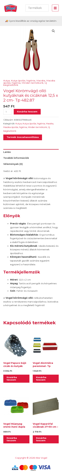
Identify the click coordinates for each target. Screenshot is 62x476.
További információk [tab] (16, 158)
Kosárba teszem (27, 111)
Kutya (6, 80)
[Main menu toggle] (55, 8)
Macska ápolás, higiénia (15, 127)
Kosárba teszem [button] (12, 378)
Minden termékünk (32, 83)
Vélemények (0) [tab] (13, 164)
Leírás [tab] (7, 152)
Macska (40, 80)
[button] (53, 31)
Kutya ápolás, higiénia (23, 80)
